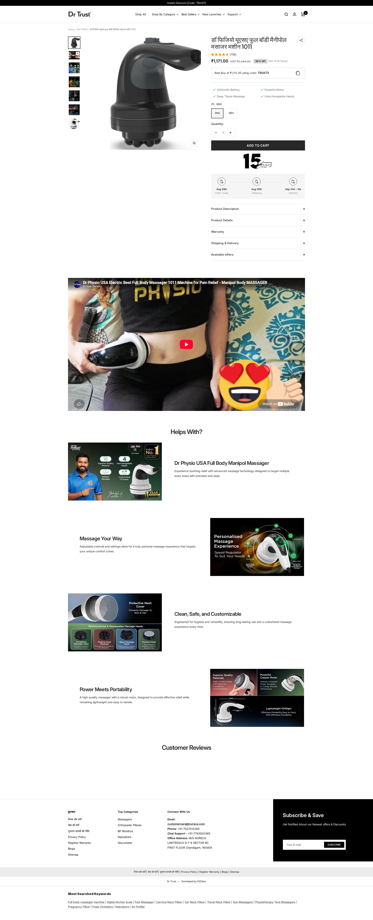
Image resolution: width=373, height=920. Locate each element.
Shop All (140, 14)
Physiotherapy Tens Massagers (275, 902)
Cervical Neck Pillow (169, 902)
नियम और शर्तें (74, 819)
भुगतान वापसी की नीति (78, 831)
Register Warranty (79, 842)
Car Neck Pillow (195, 902)
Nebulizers (124, 837)
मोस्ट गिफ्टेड (82, 29)
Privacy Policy (77, 837)
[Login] (294, 14)
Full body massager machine (86, 902)
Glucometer (125, 842)
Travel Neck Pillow (218, 902)
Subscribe (334, 844)
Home (71, 29)
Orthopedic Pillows (129, 825)
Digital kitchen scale (119, 902)
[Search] (286, 14)
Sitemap (73, 854)
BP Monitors (125, 831)
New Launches (211, 14)
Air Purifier (138, 906)
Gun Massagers (243, 902)
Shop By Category (163, 14)
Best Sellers (188, 14)
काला (217, 113)
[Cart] (303, 14)
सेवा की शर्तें (73, 825)
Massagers (125, 819)
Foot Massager (144, 902)
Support (232, 14)
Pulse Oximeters (102, 906)
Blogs (71, 848)
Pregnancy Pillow (79, 906)
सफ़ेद (231, 113)
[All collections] (104, 902)
